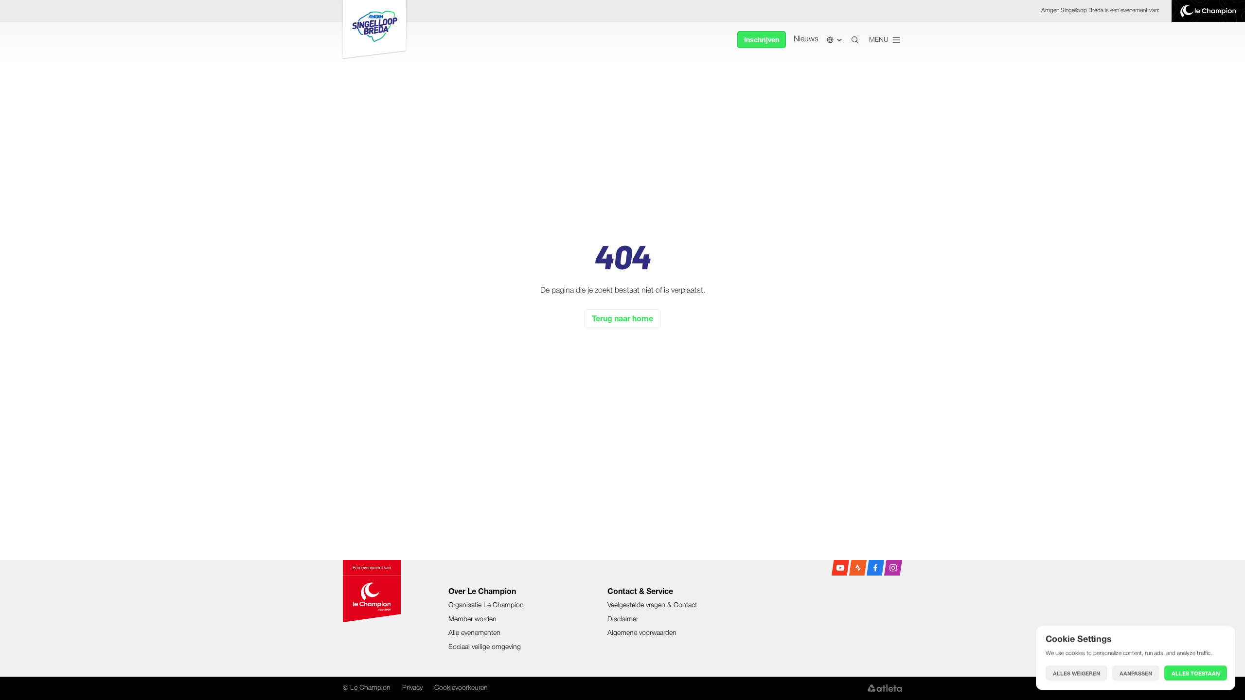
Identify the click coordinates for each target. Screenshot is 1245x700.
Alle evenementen (474, 633)
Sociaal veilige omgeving (484, 647)
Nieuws (806, 39)
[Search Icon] (855, 40)
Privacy (412, 688)
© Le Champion (367, 688)
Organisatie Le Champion (486, 605)
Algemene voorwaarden (641, 633)
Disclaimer (622, 619)
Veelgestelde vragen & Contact (652, 605)
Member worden (472, 619)
